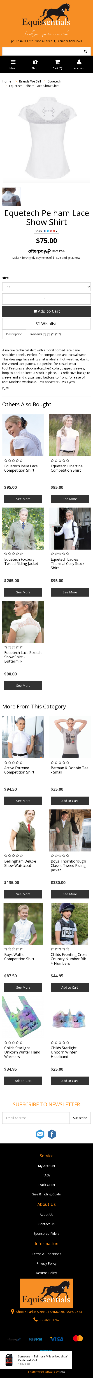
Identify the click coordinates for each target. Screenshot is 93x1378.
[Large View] (11, 197)
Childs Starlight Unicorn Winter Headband (64, 1052)
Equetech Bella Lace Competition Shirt (21, 468)
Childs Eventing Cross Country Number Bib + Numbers (69, 959)
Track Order (46, 1185)
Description (14, 334)
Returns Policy (46, 1273)
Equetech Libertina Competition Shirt (67, 468)
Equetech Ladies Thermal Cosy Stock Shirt (67, 563)
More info (57, 251)
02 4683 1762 (49, 1320)
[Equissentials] (46, 15)
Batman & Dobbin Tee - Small (69, 770)
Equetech (54, 81)
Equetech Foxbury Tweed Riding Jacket (21, 561)
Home (6, 81)
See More (23, 499)
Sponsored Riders (46, 1233)
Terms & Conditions (46, 1254)
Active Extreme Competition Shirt (19, 770)
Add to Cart (48, 311)
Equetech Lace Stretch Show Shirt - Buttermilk (23, 657)
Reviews (36, 334)
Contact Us (46, 1224)
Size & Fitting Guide (46, 1194)
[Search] (85, 51)
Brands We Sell (30, 81)
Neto (62, 1371)
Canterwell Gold (28, 1360)
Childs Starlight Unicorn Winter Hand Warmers (22, 1052)
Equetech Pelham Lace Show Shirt (34, 86)
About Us (46, 1214)
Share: (39, 231)
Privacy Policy (46, 1263)
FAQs (47, 1175)
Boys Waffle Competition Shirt (19, 956)
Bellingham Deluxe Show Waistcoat (20, 863)
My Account (46, 1166)
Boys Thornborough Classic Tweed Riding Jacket (68, 865)
